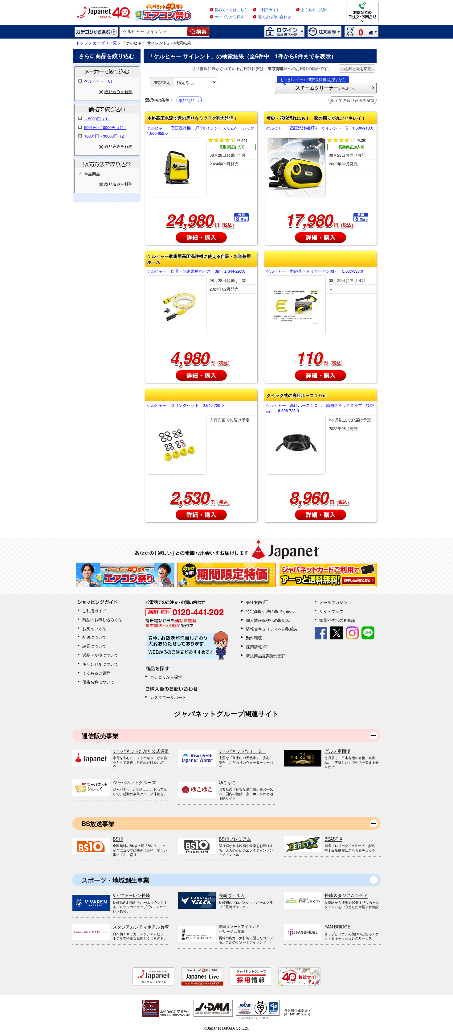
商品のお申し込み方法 (102, 619)
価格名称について (98, 682)
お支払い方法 (94, 628)
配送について (94, 637)
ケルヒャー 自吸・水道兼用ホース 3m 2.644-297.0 (196, 271)
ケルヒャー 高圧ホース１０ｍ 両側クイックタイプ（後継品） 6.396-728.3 (320, 408)
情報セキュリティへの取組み (272, 629)
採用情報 (254, 647)
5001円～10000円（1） (105, 127)
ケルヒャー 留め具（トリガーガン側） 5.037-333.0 (314, 271)
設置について (94, 646)
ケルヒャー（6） (99, 81)
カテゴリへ (317, 86)
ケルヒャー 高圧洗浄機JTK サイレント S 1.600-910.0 (319, 128)
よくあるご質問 (314, 10)
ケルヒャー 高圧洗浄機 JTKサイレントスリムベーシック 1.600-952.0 (201, 131)
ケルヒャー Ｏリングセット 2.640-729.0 (185, 405)
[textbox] (153, 31)
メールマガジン (333, 602)
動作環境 (254, 638)
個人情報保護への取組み (268, 620)
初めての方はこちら (231, 10)
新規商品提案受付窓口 (266, 656)
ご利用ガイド (269, 10)
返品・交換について (100, 655)
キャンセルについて (100, 664)
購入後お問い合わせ (274, 17)
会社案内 (254, 602)
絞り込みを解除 (118, 91)
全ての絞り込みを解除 (355, 100)
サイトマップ (331, 611)
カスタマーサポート (168, 697)
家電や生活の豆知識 (337, 620)
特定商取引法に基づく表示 (270, 611)
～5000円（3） (97, 119)
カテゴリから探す (229, 17)
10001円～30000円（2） (106, 136)
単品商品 (186, 100)
